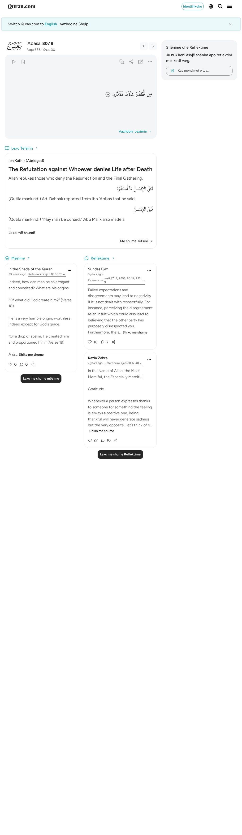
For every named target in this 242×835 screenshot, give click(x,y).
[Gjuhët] (211, 6)
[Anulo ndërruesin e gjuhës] (230, 24)
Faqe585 (33, 50)
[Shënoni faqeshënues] (23, 61)
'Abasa (33, 43)
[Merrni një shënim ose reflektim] (140, 61)
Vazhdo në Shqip (74, 24)
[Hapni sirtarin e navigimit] (229, 6)
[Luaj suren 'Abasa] (13, 61)
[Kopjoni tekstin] (121, 61)
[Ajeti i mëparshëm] (144, 46)
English (51, 24)
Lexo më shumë (22, 232)
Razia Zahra (98, 358)
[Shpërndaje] (131, 61)
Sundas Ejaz (98, 269)
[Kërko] (220, 6)
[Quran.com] (21, 6)
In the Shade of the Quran (30, 269)
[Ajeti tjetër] (153, 46)
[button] (149, 94)
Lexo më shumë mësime (41, 378)
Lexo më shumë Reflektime (120, 454)
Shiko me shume (31, 355)
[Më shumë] (150, 61)
